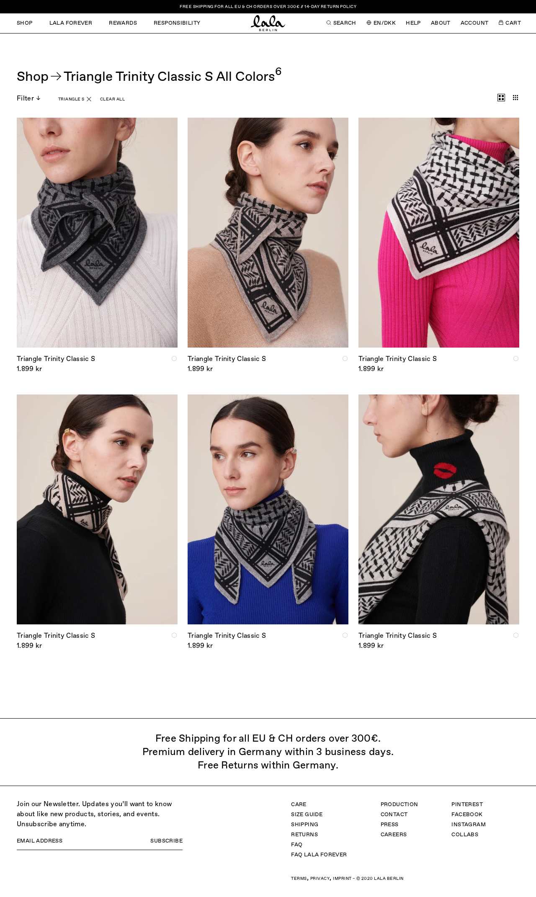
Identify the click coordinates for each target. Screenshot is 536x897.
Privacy (320, 878)
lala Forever (71, 23)
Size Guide (306, 814)
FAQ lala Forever (319, 855)
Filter (25, 98)
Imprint (342, 878)
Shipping (304, 824)
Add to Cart (267, 332)
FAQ (296, 845)
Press (390, 824)
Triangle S (71, 99)
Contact (394, 814)
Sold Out (97, 332)
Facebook (466, 814)
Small (515, 97)
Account (475, 23)
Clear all (112, 99)
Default (501, 97)
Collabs (464, 835)
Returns (304, 835)
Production (399, 804)
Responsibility (177, 23)
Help (413, 23)
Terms (299, 878)
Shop (25, 23)
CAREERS (394, 835)
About (441, 23)
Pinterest (467, 804)
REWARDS (123, 23)
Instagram (468, 824)
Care (299, 804)
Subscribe (166, 841)
